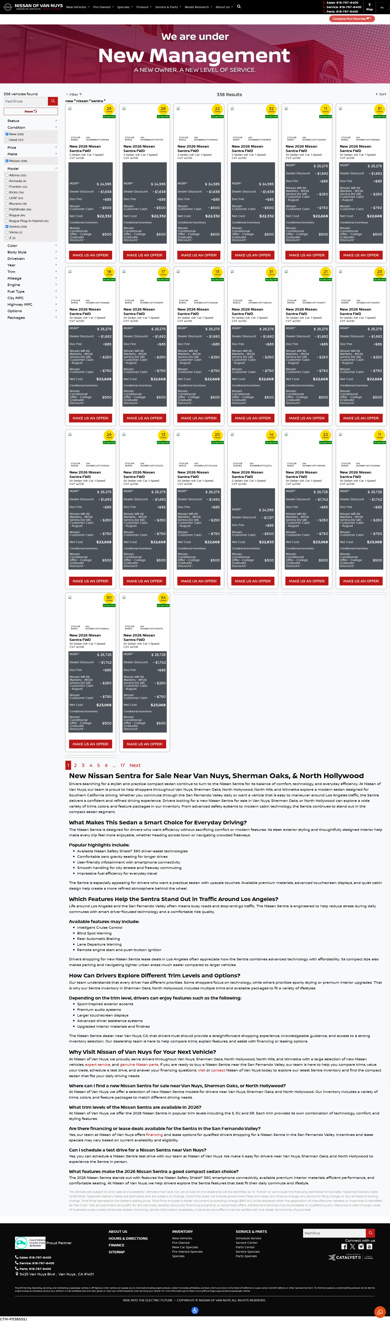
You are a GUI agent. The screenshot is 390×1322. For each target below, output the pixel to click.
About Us (118, 1232)
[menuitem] (32, 134)
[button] (78, 7)
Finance (116, 1245)
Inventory (182, 1232)
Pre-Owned (181, 1243)
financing (154, 1134)
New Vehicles (182, 1238)
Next (135, 765)
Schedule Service (248, 1238)
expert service (97, 1064)
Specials (178, 1256)
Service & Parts (251, 1232)
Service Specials (248, 1251)
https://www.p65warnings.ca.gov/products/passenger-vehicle (219, 1290)
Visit (201, 1070)
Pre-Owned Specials (187, 1251)
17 (122, 765)
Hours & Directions (128, 1238)
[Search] (53, 101)
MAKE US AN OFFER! (90, 255)
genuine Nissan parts (139, 1064)
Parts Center (245, 1247)
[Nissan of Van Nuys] (33, 6)
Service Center (247, 1243)
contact (218, 1070)
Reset (29, 111)
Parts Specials (246, 1256)
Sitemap (117, 1252)
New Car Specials (185, 1247)
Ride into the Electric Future (148, 1300)
